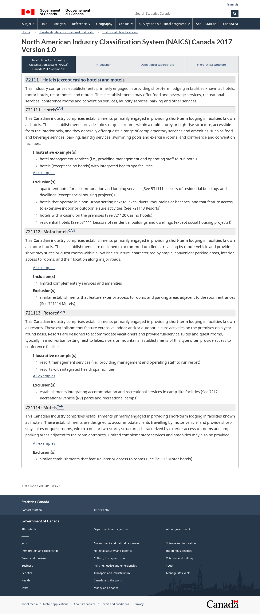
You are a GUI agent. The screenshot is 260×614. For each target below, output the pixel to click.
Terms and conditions (115, 604)
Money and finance (106, 588)
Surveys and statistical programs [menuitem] (162, 24)
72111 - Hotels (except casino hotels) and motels (75, 79)
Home (26, 32)
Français (232, 4)
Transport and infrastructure (112, 573)
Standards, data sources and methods (66, 32)
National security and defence (113, 551)
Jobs (24, 543)
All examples (44, 172)
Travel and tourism (34, 558)
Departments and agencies (111, 529)
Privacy (139, 604)
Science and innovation (181, 543)
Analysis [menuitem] (60, 24)
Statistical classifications (120, 32)
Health (26, 580)
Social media (30, 604)
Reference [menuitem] (79, 24)
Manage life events (178, 573)
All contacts (29, 529)
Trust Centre (102, 510)
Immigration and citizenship (40, 551)
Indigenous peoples (179, 551)
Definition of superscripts (157, 64)
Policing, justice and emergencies (115, 565)
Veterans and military (180, 558)
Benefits (27, 573)
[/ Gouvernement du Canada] (56, 12)
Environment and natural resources (116, 543)
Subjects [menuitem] (28, 24)
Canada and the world (108, 580)
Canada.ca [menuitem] (230, 24)
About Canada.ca (85, 604)
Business (27, 565)
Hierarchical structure (211, 64)
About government (178, 529)
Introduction (103, 64)
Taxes (25, 588)
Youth (170, 565)
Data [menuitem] (44, 24)
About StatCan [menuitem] (206, 24)
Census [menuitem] (124, 24)
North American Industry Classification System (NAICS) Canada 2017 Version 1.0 (48, 64)
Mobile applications (55, 604)
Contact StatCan (32, 510)
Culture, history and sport (110, 558)
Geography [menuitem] (104, 24)
